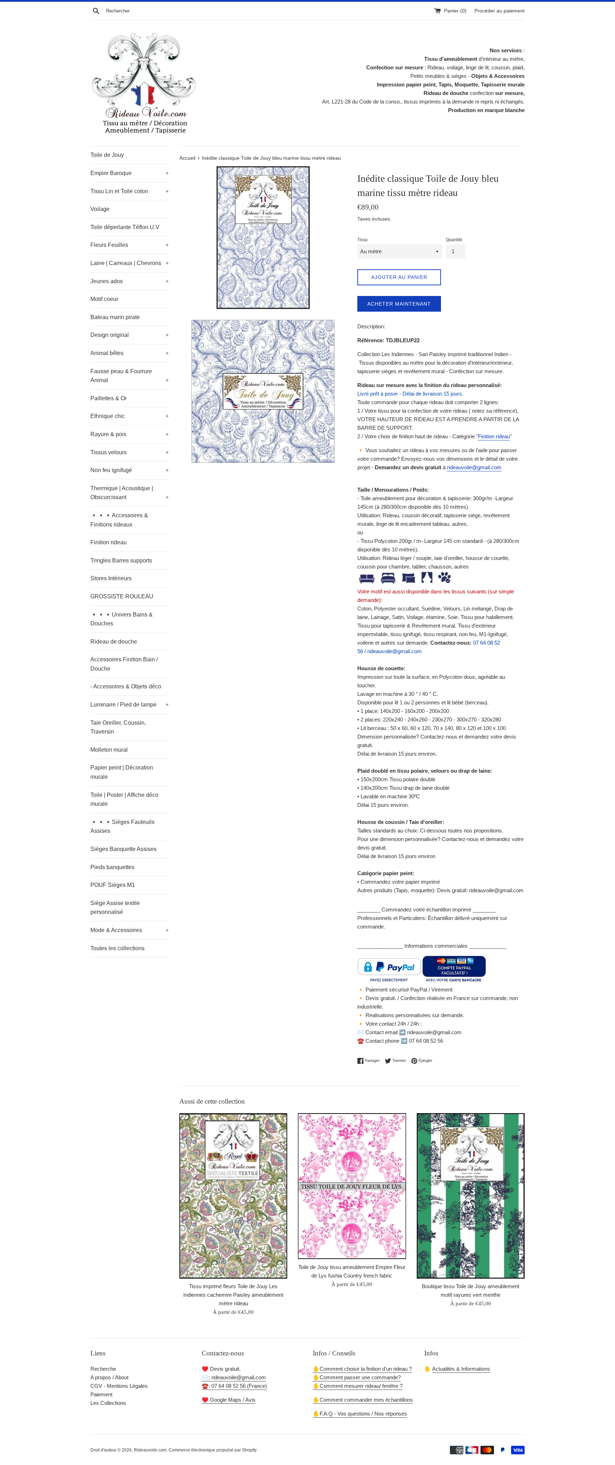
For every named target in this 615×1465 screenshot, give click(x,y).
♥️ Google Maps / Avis (229, 1400)
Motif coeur (104, 299)
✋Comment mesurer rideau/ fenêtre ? (358, 1386)
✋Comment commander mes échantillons (363, 1400)
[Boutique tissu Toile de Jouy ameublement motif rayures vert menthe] (471, 1196)
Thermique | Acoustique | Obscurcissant (129, 493)
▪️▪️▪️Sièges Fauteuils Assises (122, 826)
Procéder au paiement (499, 11)
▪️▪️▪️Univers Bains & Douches (121, 619)
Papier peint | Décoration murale (121, 772)
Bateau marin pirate (115, 317)
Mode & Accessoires (129, 930)
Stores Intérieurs (111, 578)
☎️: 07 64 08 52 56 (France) (234, 1386)
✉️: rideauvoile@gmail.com (234, 1377)
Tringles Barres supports (121, 560)
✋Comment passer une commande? (357, 1377)
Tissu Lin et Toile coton (129, 191)
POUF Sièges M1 (112, 885)
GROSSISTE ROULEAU (121, 596)
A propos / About (109, 1377)
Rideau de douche (113, 642)
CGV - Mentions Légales (119, 1386)
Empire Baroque (129, 173)
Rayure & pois (129, 434)
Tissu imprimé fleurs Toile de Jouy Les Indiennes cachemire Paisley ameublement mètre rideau (233, 1294)
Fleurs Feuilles (129, 245)
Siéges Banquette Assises (123, 849)
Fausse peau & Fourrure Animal (129, 376)
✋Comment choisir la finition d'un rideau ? (362, 1369)
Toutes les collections (117, 948)
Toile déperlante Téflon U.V (124, 227)
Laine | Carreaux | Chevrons (129, 263)
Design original (129, 335)
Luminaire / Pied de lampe (129, 705)
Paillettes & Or (108, 398)
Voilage (100, 209)
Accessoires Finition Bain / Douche (124, 664)
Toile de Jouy (107, 155)
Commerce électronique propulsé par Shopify (213, 1450)
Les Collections (108, 1403)
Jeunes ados (129, 281)
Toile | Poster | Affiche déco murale (124, 799)
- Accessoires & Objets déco (125, 686)
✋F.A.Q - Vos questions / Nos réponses (360, 1414)
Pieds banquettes (112, 867)
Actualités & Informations (461, 1369)
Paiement (101, 1394)
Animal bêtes (129, 353)
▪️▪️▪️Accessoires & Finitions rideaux (119, 520)
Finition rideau (108, 542)
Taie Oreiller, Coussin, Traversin (118, 727)
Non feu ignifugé (129, 470)
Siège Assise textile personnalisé (115, 907)
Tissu (362, 239)
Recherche (103, 1369)
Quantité (454, 239)
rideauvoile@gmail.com (474, 467)
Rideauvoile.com (150, 1450)
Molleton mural (109, 750)
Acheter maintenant (399, 304)
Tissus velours (129, 452)
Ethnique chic (129, 416)
